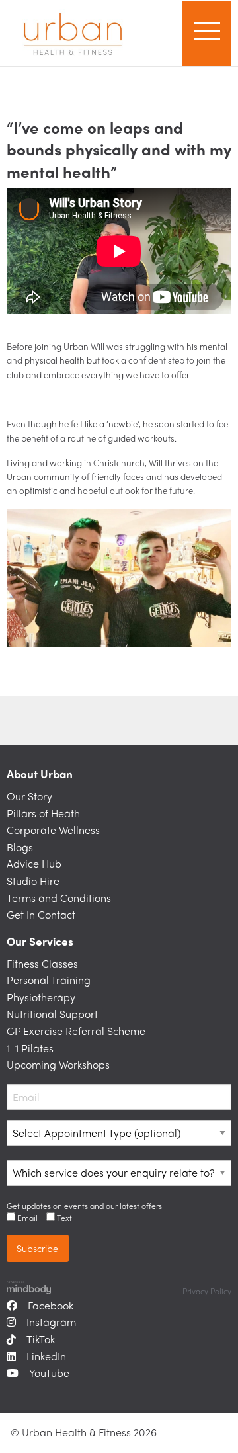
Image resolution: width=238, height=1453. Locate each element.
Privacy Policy (206, 1291)
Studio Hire (33, 880)
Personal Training (49, 979)
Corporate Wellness (53, 829)
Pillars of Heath (43, 813)
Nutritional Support (52, 1013)
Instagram (51, 1321)
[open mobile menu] (206, 33)
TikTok (40, 1339)
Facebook (50, 1305)
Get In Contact (41, 914)
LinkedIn (46, 1356)
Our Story (29, 796)
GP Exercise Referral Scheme (76, 1030)
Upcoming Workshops (58, 1064)
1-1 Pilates (30, 1048)
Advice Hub (34, 863)
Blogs (20, 846)
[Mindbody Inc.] (29, 1286)
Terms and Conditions (59, 897)
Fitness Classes (42, 963)
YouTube (49, 1372)
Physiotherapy (41, 997)
